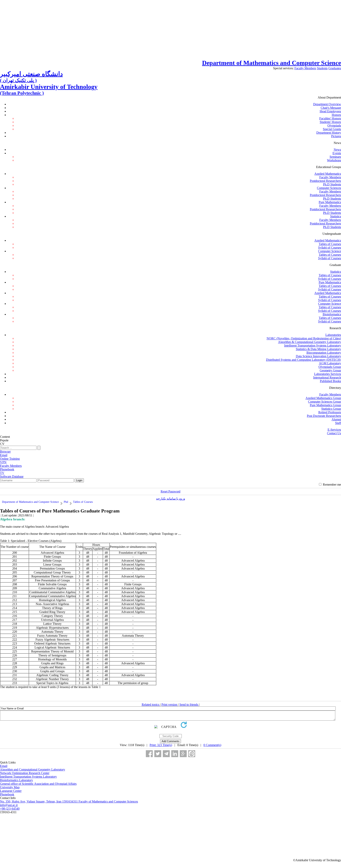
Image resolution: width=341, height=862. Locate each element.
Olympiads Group (330, 366)
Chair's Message (331, 107)
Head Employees (330, 111)
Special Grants (332, 129)
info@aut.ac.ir (9, 805)
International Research (327, 377)
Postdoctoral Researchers (325, 180)
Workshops (334, 160)
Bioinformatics (332, 314)
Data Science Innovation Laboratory (318, 356)
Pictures (336, 136)
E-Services (334, 429)
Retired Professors (329, 412)
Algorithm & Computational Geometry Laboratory (309, 342)
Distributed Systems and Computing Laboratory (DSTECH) (303, 359)
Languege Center (11, 790)
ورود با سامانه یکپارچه (170, 498)
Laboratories (333, 335)
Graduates (334, 68)
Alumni (336, 419)
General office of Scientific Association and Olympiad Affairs (38, 783)
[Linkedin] (174, 753)
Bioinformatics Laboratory (16, 780)
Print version (169, 704)
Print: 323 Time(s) (161, 745)
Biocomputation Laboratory (323, 352)
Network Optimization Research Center (24, 773)
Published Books (330, 381)
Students (322, 68)
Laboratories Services (327, 374)
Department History (328, 132)
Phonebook (7, 794)
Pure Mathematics (330, 202)
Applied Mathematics (327, 173)
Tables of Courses (330, 244)
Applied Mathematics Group (323, 398)
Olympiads (334, 125)
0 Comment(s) (212, 745)
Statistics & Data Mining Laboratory (318, 349)
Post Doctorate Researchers (324, 415)
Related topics (151, 704)
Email (3, 766)
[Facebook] (149, 753)
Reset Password (170, 491)
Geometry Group (330, 370)
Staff (338, 423)
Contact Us (334, 433)
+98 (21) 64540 (10, 808)
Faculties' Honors (330, 118)
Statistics (335, 216)
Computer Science (329, 251)
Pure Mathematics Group (325, 405)
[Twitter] (157, 753)
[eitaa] (191, 753)
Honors (336, 115)
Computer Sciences (329, 188)
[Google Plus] (183, 753)
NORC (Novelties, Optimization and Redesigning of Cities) (304, 338)
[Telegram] (166, 753)
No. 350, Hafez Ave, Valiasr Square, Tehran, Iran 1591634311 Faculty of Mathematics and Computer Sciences (69, 801)
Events (337, 153)
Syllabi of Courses (329, 247)
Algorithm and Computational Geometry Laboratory (32, 769)
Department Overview (327, 104)
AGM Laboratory (330, 363)
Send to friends (189, 704)
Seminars (335, 156)
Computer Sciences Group (324, 401)
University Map (10, 787)
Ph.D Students (332, 184)
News (337, 149)
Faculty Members (305, 68)
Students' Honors (330, 122)
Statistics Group (331, 408)
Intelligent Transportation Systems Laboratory (312, 345)
